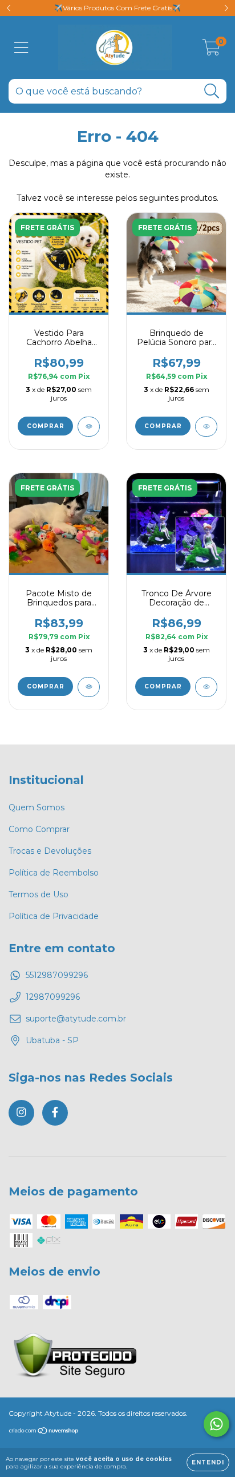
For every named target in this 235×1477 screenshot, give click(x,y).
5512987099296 (57, 975)
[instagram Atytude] (21, 1113)
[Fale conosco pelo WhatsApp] (216, 1424)
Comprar (45, 426)
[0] (211, 50)
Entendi (208, 1462)
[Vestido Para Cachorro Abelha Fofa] (89, 427)
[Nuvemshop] (44, 1432)
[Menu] (21, 48)
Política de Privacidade (54, 916)
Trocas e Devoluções (50, 851)
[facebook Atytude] (55, 1113)
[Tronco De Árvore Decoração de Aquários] (206, 687)
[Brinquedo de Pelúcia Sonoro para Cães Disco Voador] (206, 427)
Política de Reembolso (54, 873)
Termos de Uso (38, 894)
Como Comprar (39, 829)
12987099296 (53, 997)
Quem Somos (36, 807)
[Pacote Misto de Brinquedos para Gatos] (89, 687)
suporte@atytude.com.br (76, 1018)
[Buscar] (211, 91)
